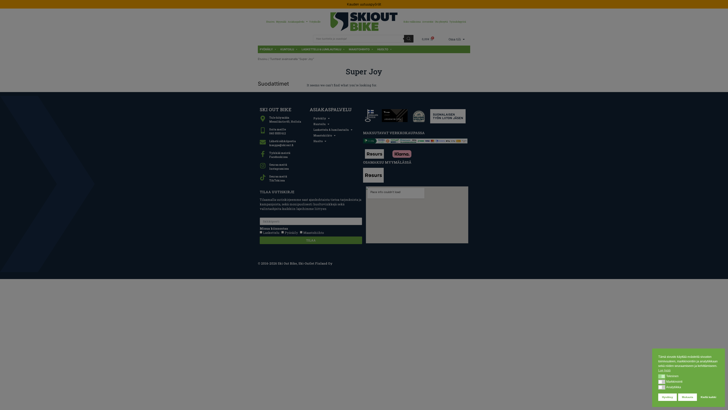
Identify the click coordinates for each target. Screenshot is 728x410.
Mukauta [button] (687, 397)
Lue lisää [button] (664, 370)
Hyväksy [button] (667, 397)
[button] (661, 376)
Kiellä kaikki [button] (708, 397)
